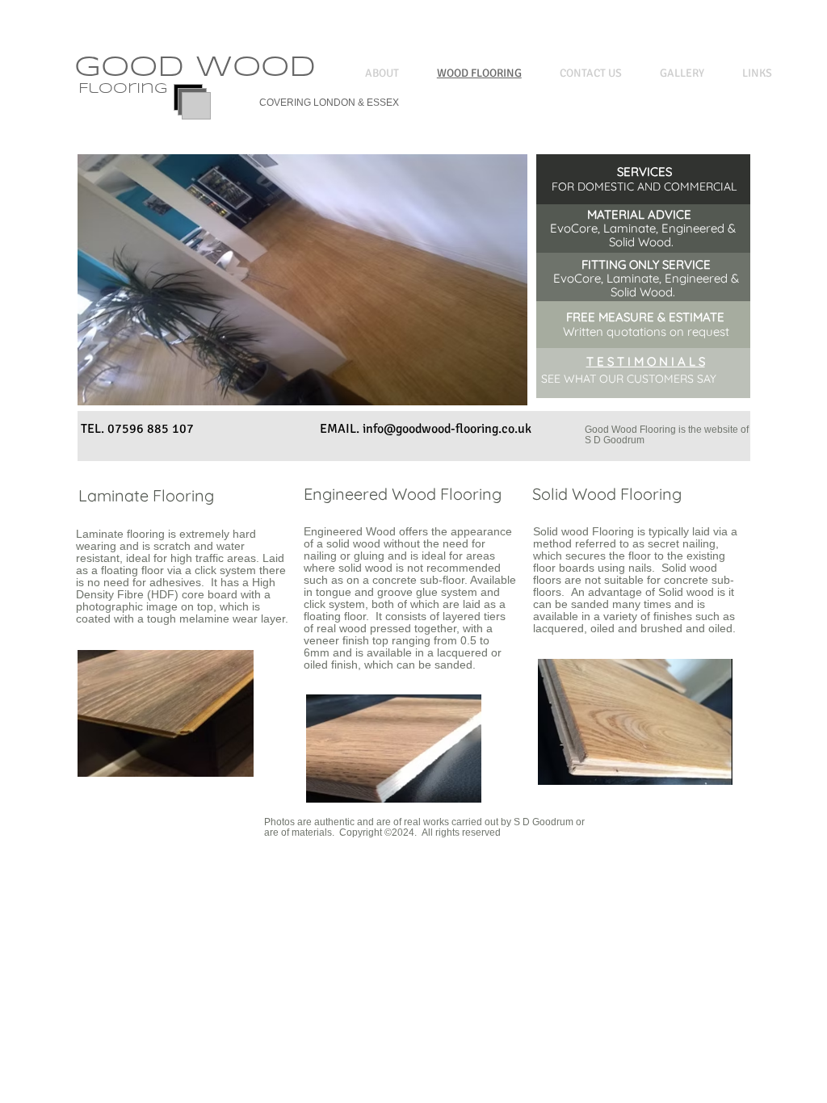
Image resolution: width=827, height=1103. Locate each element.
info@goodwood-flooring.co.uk (447, 429)
